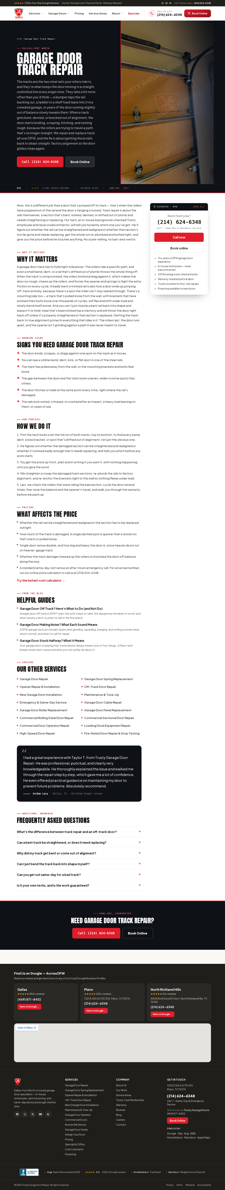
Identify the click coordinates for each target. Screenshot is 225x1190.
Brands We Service (75, 1124)
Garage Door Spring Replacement (84, 1090)
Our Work (121, 1090)
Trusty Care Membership (130, 1100)
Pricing (79, 13)
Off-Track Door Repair (78, 1100)
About (116, 13)
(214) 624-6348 (192, 3)
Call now (179, 237)
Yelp (180, 1133)
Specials (133, 13)
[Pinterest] (48, 1114)
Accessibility (204, 1185)
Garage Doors (57, 13)
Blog (119, 1114)
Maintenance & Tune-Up (78, 1109)
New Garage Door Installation (82, 1104)
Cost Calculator (74, 1149)
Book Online (199, 13)
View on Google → (29, 1006)
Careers (120, 1119)
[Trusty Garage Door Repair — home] (18, 13)
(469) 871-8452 (29, 999)
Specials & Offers (75, 1144)
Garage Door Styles (76, 1129)
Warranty (121, 1104)
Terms (179, 1185)
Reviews (120, 1109)
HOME (19, 39)
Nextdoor (190, 1137)
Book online (179, 248)
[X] (33, 1114)
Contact (121, 1124)
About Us (121, 1085)
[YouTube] (170, 3)
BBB (193, 1133)
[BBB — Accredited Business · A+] (29, 1172)
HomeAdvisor (175, 1137)
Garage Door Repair (76, 1085)
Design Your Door (75, 1134)
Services (34, 13)
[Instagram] (166, 3)
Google (171, 1133)
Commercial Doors (76, 1119)
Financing (70, 1154)
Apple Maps (203, 1137)
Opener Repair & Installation (81, 1095)
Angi (186, 1133)
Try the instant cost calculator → (41, 580)
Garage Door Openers (78, 1114)
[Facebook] (162, 3)
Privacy (169, 1185)
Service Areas (98, 13)
